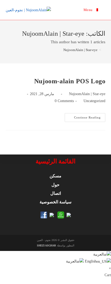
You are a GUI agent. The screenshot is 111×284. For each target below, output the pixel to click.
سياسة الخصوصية (55, 202)
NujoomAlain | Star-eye (87, 94)
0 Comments (64, 101)
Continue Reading (83, 119)
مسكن (55, 176)
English (90, 261)
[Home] (104, 50)
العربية (98, 254)
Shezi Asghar (46, 245)
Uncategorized (94, 101)
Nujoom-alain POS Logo (70, 81)
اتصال (55, 193)
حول (55, 184)
